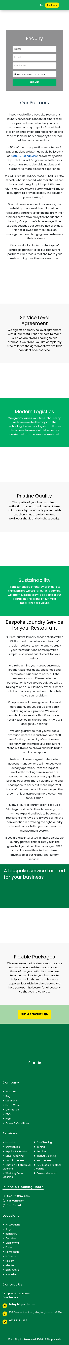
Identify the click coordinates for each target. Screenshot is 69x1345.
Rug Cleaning (44, 1160)
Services (10, 1133)
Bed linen (42, 1151)
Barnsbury (11, 1233)
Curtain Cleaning (15, 1160)
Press (9, 1118)
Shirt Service (13, 1147)
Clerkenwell (12, 1242)
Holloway (11, 1256)
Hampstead (12, 1251)
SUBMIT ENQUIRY (32, 1014)
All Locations (13, 1224)
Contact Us (12, 1109)
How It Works (13, 1105)
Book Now (52, 5)
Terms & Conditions (17, 1123)
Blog (8, 1096)
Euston (9, 1247)
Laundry (10, 1142)
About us (11, 1091)
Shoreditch (12, 1274)
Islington (10, 1265)
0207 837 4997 (18, 1320)
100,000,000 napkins (24, 156)
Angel (9, 1229)
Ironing (41, 1147)
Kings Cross (12, 1270)
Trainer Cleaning (46, 1156)
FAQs (8, 1114)
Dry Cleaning (44, 1142)
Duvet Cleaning (15, 1156)
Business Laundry (47, 1173)
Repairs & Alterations (18, 1151)
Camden (11, 1238)
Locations (11, 1100)
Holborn (10, 1261)
